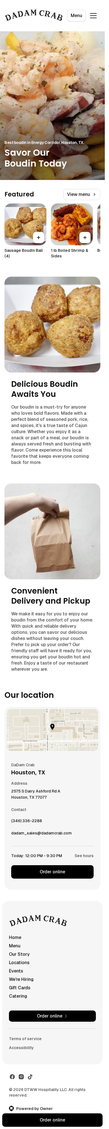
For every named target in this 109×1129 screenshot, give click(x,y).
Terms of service (25, 1038)
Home (15, 937)
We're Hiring (21, 979)
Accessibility (21, 1047)
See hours (84, 855)
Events (16, 971)
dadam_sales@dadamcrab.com (41, 834)
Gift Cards (19, 988)
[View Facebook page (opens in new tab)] (12, 1076)
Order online (52, 872)
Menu (76, 15)
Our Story (19, 954)
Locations (19, 963)
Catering (18, 996)
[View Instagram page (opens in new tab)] (21, 1076)
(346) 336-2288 (26, 822)
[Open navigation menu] (93, 15)
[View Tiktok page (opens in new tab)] (30, 1076)
